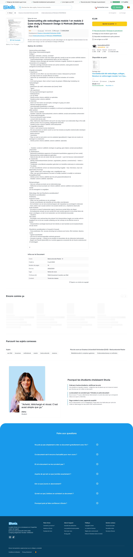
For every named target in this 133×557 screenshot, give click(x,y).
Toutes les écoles (110, 525)
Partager (123, 13)
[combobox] (45, 7)
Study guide (67, 533)
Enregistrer (113, 13)
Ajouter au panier (108, 24)
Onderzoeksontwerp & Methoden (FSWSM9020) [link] (47, 36)
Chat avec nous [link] (68, 531)
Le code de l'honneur (90, 528)
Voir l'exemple (16, 40)
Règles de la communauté (91, 531)
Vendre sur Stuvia (47, 528)
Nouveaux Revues (110, 531)
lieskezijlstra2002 (104, 45)
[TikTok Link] (13, 537)
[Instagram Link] (10, 537)
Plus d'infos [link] (109, 85)
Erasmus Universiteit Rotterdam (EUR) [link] (49, 33)
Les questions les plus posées (71, 528)
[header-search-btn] (20, 7)
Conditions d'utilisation (14, 552)
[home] (9, 7)
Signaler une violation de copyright (80, 282)
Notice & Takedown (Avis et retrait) (93, 533)
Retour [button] (11, 13)
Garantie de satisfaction (70, 525)
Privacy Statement (27, 552)
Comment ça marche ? (49, 525)
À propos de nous (47, 531)
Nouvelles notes (110, 528)
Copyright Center (89, 525)
